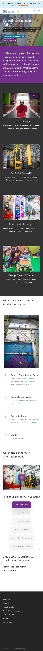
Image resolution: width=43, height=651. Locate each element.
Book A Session (10, 40)
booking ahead (28, 379)
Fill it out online (17, 400)
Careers (6, 603)
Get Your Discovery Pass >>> (26, 4)
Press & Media (8, 607)
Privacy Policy (8, 622)
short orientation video (27, 422)
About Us (6, 599)
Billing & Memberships (11, 611)
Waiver (5, 619)
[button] (39, 11)
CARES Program (9, 615)
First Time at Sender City (14, 36)
